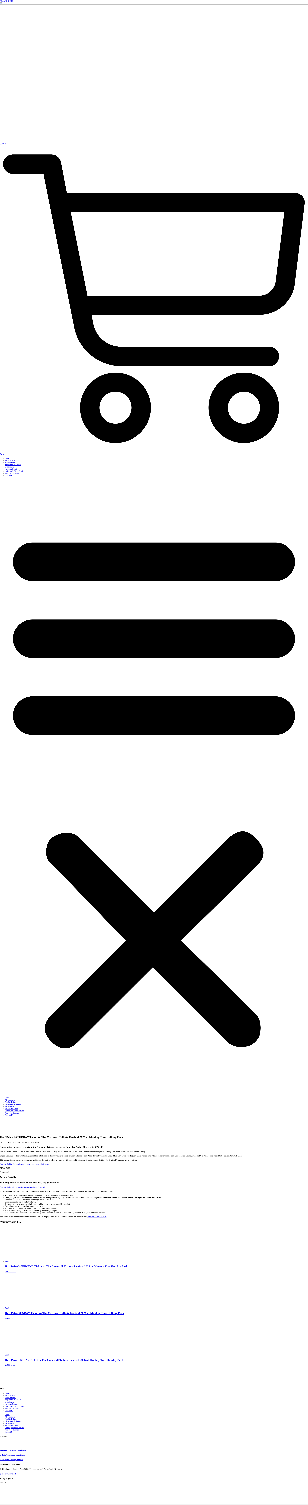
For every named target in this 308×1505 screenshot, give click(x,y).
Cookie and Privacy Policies (11, 1460)
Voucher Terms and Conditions (13, 1450)
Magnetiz (9, 1478)
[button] (154, 787)
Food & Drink (10, 462)
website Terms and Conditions (12, 1455)
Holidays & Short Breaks (14, 471)
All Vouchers (10, 460)
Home (7, 458)
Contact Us (9, 475)
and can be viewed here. (97, 1217)
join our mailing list (8, 1474)
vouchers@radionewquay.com (11, 1441)
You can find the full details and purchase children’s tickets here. (24, 1164)
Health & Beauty (11, 469)
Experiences (9, 467)
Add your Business (12, 473)
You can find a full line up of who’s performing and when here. (24, 1187)
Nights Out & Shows (13, 465)
